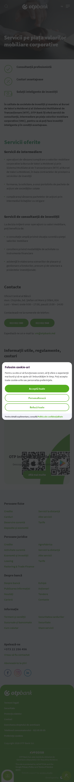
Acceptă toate (37, 388)
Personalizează (37, 398)
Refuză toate (37, 407)
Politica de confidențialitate (50, 416)
